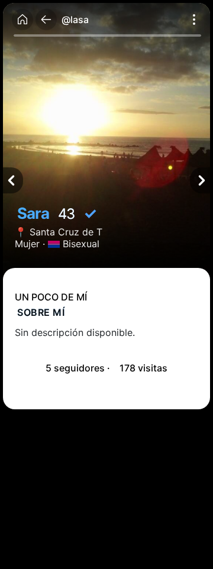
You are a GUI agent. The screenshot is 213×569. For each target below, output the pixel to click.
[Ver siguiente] (200, 180)
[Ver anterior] (13, 180)
